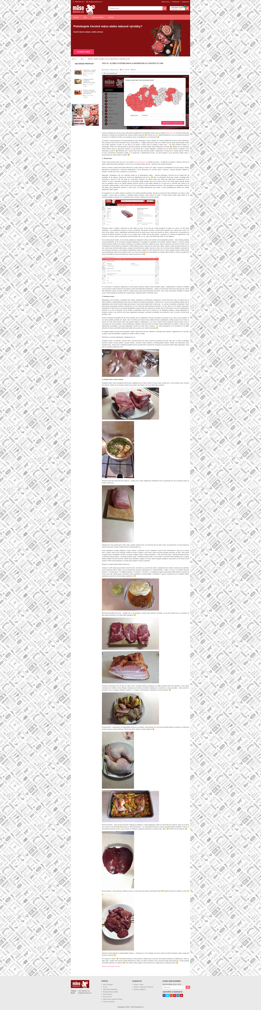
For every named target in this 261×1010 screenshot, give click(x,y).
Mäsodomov (169, 133)
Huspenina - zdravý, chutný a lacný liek (89, 70)
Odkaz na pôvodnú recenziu (111, 966)
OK (188, 987)
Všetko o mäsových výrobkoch (143, 987)
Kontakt (111, 17)
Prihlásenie (175, 2)
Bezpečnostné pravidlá (110, 992)
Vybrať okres (165, 2)
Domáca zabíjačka (140, 989)
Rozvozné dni (107, 996)
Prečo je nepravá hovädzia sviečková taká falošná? (89, 91)
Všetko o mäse (138, 984)
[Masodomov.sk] (84, 5)
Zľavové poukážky (97, 17)
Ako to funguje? (108, 984)
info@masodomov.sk (95, 2)
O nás (105, 987)
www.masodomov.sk (140, 162)
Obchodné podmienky (110, 989)
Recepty (76, 17)
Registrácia (185, 2)
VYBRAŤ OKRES (84, 52)
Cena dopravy (107, 994)
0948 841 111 (79, 2)
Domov (74, 59)
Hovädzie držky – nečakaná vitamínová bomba (89, 81)
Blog (85, 17)
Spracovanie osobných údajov (112, 999)
